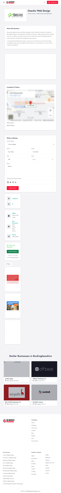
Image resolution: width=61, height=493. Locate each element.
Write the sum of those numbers (14, 178)
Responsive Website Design (9, 460)
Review (8, 163)
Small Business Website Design (10, 471)
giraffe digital (9, 379)
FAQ (32, 438)
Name (8, 148)
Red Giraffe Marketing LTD (13, 402)
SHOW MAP (30, 105)
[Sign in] (44, 2)
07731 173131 (15, 236)
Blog (32, 433)
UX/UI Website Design (8, 463)
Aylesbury (36, 380)
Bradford (33, 463)
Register (33, 436)
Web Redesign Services (8, 478)
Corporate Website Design (9, 473)
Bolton (32, 461)
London (47, 473)
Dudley (47, 455)
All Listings (33, 425)
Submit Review (13, 188)
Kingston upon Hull (49, 463)
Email (32, 148)
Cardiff (33, 469)
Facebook (15, 198)
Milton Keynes (40, 13)
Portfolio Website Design (8, 481)
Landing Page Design (8, 476)
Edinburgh (47, 457)
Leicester (47, 468)
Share (9, 264)
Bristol (32, 466)
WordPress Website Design (9, 468)
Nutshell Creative (38, 402)
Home (32, 422)
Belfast (32, 456)
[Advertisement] (30, 67)
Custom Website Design (8, 455)
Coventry (33, 471)
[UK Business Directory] (13, 305)
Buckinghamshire (48, 13)
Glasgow (47, 460)
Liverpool (47, 470)
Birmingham (34, 458)
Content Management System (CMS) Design (13, 484)
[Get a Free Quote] (13, 279)
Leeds (46, 465)
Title (8, 156)
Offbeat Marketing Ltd (39, 379)
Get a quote (34, 428)
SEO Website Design (7, 465)
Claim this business (12, 251)
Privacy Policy (34, 441)
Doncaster (33, 474)
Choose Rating (10, 141)
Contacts (33, 430)
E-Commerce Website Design (9, 457)
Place (32, 156)
